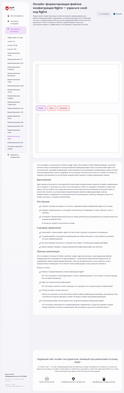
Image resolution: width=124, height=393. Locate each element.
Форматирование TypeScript (13, 103)
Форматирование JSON (13, 91)
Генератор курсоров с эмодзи (15, 147)
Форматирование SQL (15, 142)
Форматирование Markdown (13, 74)
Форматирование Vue (15, 108)
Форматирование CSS (15, 63)
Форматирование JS (14, 59)
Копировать (63, 108)
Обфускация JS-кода (15, 37)
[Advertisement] (77, 43)
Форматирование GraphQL (13, 68)
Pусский (119, 14)
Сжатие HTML (12, 45)
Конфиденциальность (12, 376)
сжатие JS (11, 41)
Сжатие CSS (11, 49)
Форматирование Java (13, 131)
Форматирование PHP (15, 126)
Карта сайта (9, 374)
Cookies (24, 376)
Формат (40, 108)
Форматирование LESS (15, 86)
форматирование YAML (13, 80)
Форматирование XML (15, 122)
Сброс (52, 108)
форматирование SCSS (13, 117)
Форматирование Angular (13, 97)
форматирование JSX (15, 112)
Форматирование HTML (13, 54)
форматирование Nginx (13, 137)
